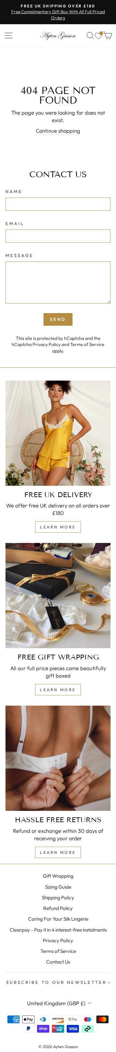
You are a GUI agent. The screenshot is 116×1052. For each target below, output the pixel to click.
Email (14, 223)
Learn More (58, 527)
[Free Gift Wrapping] (58, 595)
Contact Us (58, 962)
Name (14, 191)
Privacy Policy (47, 344)
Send (58, 319)
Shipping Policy (58, 897)
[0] (98, 35)
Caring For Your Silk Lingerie (58, 919)
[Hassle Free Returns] (58, 758)
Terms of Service (87, 344)
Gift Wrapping (58, 876)
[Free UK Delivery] (58, 433)
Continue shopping (58, 130)
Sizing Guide (58, 887)
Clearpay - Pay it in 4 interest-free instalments (58, 930)
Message (19, 255)
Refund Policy (58, 908)
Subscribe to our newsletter (56, 982)
